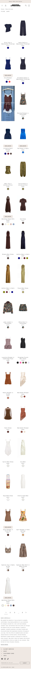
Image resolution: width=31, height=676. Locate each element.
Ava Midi (23, 462)
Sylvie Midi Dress (8, 462)
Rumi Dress (8, 428)
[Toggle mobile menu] (2, 5)
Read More (4, 644)
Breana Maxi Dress (8, 254)
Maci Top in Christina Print (8, 184)
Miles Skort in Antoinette (23, 322)
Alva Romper (8, 78)
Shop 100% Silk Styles (15, 1)
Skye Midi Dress (8, 496)
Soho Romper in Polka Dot (8, 530)
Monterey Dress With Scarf (8, 219)
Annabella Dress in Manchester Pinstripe (23, 78)
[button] (29, 5)
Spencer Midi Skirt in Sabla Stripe (23, 565)
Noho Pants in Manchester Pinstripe (23, 43)
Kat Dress (23, 219)
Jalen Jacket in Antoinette (8, 322)
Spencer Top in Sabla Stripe (8, 565)
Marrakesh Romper (23, 392)
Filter (3, 11)
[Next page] (26, 612)
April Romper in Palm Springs (23, 530)
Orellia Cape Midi (23, 496)
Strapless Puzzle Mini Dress (23, 358)
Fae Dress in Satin (23, 148)
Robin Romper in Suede (8, 393)
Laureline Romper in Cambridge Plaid (8, 358)
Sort (8, 11)
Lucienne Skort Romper (8, 149)
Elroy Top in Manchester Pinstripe (8, 43)
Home (2, 9)
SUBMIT (25, 663)
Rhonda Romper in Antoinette (23, 113)
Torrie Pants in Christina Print (23, 184)
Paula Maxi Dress (23, 288)
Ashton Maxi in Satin (23, 254)
